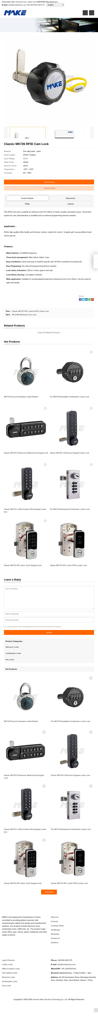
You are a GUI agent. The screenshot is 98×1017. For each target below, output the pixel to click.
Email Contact (49, 188)
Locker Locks (7, 964)
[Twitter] (40, 1006)
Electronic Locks (12, 647)
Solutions (54, 942)
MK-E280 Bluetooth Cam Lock (24, 315)
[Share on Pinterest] (92, 300)
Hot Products (11, 669)
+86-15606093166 (68, 969)
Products (54, 921)
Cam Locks (6, 986)
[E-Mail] (62, 1006)
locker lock (31, 2)
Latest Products (8, 960)
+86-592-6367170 (37, 5)
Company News (57, 926)
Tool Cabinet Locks (9, 973)
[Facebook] (37, 1006)
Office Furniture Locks (11, 969)
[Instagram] (49, 1006)
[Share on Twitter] (83, 300)
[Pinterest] (52, 1006)
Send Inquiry (50, 182)
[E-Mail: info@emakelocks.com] (95, 266)
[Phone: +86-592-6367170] (95, 256)
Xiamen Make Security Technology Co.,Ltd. (50, 999)
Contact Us (55, 938)
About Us (54, 917)
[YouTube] (59, 1006)
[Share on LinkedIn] (86, 300)
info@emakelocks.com (17, 5)
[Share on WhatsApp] (89, 300)
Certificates (55, 930)
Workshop (55, 934)
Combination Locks (13, 653)
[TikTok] (56, 1006)
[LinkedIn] (43, 1006)
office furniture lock (18, 2)
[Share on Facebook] (80, 300)
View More (49, 892)
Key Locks (10, 659)
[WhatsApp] (46, 1006)
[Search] (91, 12)
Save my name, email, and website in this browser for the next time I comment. (34, 627)
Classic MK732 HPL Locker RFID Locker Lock (30, 311)
